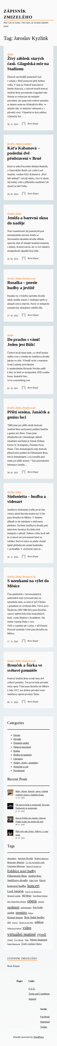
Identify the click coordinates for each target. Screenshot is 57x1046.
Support (32, 999)
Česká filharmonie (13, 944)
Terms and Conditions (39, 993)
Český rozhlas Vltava (31, 943)
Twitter (43, 1027)
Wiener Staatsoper (38, 939)
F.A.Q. (32, 988)
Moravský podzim (14, 896)
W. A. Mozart (18, 940)
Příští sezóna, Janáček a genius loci (28, 415)
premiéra (21, 912)
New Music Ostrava (40, 896)
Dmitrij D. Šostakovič (33, 866)
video (27, 928)
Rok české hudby (34, 917)
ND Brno (26, 895)
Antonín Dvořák (25, 858)
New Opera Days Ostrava (16, 902)
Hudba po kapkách (23, 143)
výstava (10, 940)
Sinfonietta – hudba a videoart (26, 499)
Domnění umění (21, 743)
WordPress (38, 1037)
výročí (41, 934)
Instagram (45, 1021)
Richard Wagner (15, 917)
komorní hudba (16, 886)
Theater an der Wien (26, 922)
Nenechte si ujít (29, 278)
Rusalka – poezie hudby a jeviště (22, 285)
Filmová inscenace (22, 747)
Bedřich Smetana (41, 858)
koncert (33, 886)
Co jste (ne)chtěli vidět (35, 862)
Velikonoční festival (14, 928)
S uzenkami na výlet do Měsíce (28, 583)
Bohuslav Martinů (15, 862)
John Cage (33, 880)
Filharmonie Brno (17, 875)
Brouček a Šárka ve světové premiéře (24, 668)
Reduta (30, 913)
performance (26, 907)
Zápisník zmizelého (22, 958)
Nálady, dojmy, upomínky (25, 762)
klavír (42, 880)
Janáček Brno (34, 875)
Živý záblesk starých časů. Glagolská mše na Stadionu (28, 63)
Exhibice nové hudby (21, 871)
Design (16, 735)
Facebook (45, 1016)
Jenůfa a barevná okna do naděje (27, 220)
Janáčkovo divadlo (17, 880)
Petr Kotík (38, 907)
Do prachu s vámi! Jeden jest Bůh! (23, 342)
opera (32, 901)
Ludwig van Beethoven (33, 892)
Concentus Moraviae (16, 866)
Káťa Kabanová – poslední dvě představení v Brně (24, 153)
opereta (41, 902)
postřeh (10, 912)
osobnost (13, 907)
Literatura (18, 758)
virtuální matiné (21, 934)
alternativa (11, 858)
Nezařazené (19, 770)
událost (39, 922)
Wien (27, 940)
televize (15, 922)
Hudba (10, 54)
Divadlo (10, 143)
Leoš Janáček (15, 891)
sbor (9, 922)
